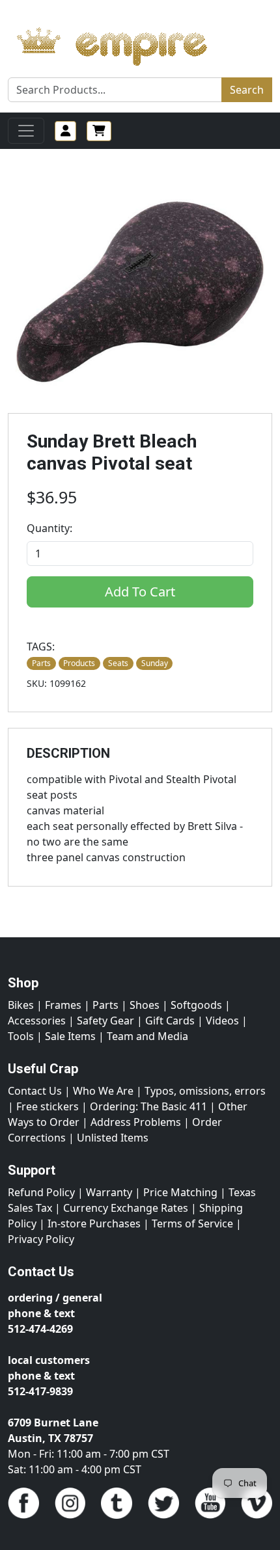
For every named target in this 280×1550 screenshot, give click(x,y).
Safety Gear (105, 1020)
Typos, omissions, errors (205, 1091)
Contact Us (35, 1091)
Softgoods (196, 1005)
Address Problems (136, 1122)
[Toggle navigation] (26, 131)
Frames (63, 1005)
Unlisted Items (112, 1137)
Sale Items (70, 1036)
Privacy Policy (41, 1239)
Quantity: (49, 528)
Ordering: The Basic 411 (148, 1106)
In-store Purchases (94, 1223)
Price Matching (180, 1192)
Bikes (21, 1005)
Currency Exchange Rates (125, 1208)
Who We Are (103, 1091)
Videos (222, 1020)
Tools (21, 1036)
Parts (105, 1005)
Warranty (109, 1192)
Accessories (37, 1020)
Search (247, 90)
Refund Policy (41, 1192)
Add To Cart (140, 591)
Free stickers (47, 1106)
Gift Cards (170, 1020)
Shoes (145, 1005)
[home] (125, 43)
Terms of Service (192, 1223)
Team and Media (147, 1036)
